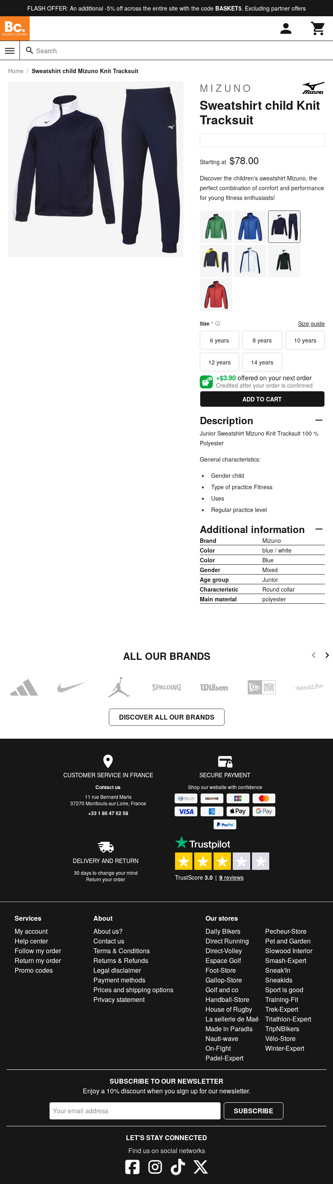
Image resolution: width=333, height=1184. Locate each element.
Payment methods (119, 979)
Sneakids (278, 979)
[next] (327, 656)
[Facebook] (132, 1168)
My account (31, 931)
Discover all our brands (166, 717)
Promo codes (34, 970)
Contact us (108, 787)
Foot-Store (220, 970)
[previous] (314, 656)
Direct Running (227, 940)
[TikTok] (178, 1168)
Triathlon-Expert (288, 1019)
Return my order (38, 960)
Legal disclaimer (117, 970)
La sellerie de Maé (232, 1019)
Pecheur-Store (286, 931)
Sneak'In (277, 970)
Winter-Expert (284, 1048)
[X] (200, 1168)
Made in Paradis (229, 1028)
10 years (305, 340)
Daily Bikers (222, 931)
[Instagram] (155, 1168)
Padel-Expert (224, 1058)
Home (16, 71)
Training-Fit (281, 999)
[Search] (30, 50)
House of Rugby (228, 1009)
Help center (31, 940)
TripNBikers (282, 1028)
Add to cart (262, 399)
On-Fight (218, 1048)
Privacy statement (119, 999)
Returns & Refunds (120, 960)
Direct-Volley (223, 950)
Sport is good (284, 989)
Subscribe (253, 1110)
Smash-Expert (285, 960)
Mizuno (226, 87)
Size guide (311, 323)
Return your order (105, 879)
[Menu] (9, 51)
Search (46, 50)
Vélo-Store (280, 1038)
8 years (262, 340)
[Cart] (318, 28)
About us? (108, 931)
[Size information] (218, 323)
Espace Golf (223, 960)
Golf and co (221, 989)
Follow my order (38, 950)
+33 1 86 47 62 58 (108, 813)
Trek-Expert (281, 1009)
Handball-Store (227, 999)
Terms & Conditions (121, 950)
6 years (219, 340)
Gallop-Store (223, 979)
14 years (262, 362)
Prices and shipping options (133, 989)
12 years (219, 362)
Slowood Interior (288, 950)
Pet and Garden (288, 940)
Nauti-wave (221, 1038)
